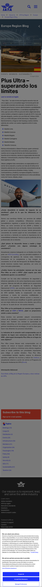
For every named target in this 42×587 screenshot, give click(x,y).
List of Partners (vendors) (9, 568)
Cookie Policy (34, 552)
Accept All (21, 574)
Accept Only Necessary (21, 579)
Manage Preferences (21, 584)
